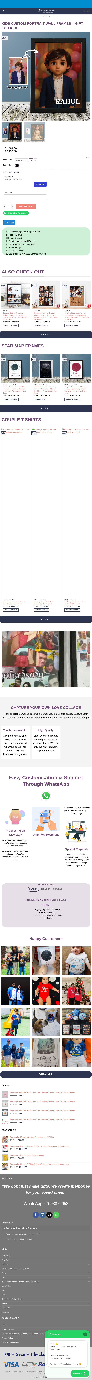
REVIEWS (6, 1256)
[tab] (33, 889)
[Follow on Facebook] (36, 1215)
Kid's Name (11, 192)
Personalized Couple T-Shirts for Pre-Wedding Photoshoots (14, 603)
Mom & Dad (6, 1286)
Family (4, 1303)
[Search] (84, 11)
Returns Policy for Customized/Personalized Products (23, 1334)
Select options (11, 325)
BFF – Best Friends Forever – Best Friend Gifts (20, 1282)
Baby (4, 1273)
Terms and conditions (10, 1342)
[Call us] (56, 1215)
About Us (5, 1312)
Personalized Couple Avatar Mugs (15, 1269)
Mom (4, 1295)
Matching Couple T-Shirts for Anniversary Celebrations (44, 603)
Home (4, 1325)
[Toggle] (4, 1228)
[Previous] (6, 76)
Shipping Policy (8, 1329)
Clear (88, 157)
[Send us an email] (49, 1215)
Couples (5, 1264)
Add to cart (26, 206)
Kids (3, 1277)
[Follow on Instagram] (42, 1215)
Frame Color (8, 165)
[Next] (86, 76)
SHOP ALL (6, 1260)
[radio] (21, 160)
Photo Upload (12, 176)
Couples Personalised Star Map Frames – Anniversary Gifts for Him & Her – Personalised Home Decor (14, 390)
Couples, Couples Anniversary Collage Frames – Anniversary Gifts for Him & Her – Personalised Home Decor (15, 316)
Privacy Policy (7, 1338)
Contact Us (6, 1308)
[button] (3, 11)
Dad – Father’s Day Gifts (11, 1299)
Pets (3, 1290)
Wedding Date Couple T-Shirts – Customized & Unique (75, 603)
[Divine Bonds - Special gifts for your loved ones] (46, 11)
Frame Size (7, 160)
